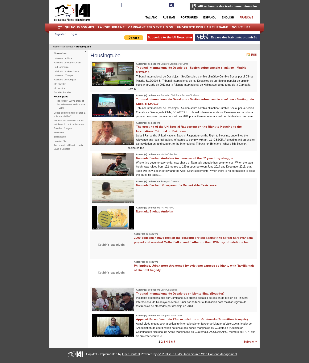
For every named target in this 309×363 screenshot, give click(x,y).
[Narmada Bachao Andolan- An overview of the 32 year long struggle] (113, 175)
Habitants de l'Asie (63, 58)
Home (59, 27)
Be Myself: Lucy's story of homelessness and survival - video (71, 104)
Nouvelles (241, 27)
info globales (60, 84)
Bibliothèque (60, 136)
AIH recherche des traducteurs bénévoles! (228, 6)
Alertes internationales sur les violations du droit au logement (69, 122)
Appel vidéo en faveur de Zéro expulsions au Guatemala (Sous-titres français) (192, 319)
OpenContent (131, 354)
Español (209, 17)
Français (247, 17)
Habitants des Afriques (65, 79)
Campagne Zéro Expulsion (150, 27)
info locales (59, 88)
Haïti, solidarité (61, 67)
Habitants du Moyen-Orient (67, 62)
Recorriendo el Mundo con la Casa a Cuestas (68, 147)
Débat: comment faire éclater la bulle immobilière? (69, 114)
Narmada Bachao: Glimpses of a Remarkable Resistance (176, 185)
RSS (254, 54)
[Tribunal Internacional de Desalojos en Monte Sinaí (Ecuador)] (113, 310)
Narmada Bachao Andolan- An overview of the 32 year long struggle (184, 158)
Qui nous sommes (79, 27)
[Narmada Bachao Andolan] (113, 228)
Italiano (151, 17)
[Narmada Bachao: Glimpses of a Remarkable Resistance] (113, 202)
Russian (169, 17)
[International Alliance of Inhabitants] (72, 12)
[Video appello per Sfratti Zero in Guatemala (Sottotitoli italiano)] (113, 336)
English (228, 17)
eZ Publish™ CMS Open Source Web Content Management (197, 354)
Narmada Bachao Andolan (154, 211)
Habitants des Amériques (66, 71)
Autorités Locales (62, 92)
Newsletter (59, 132)
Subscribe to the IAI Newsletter (170, 37)
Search (171, 5)
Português (189, 17)
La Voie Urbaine (111, 27)
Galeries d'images (63, 128)
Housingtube (61, 96)
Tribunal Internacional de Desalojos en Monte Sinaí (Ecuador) (180, 293)
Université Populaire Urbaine (202, 27)
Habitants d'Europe (63, 75)
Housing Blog (60, 141)
